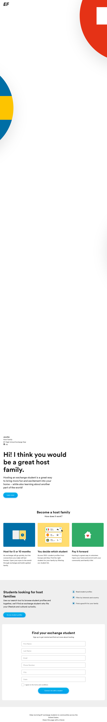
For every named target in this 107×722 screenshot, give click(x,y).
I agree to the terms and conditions (36, 685)
